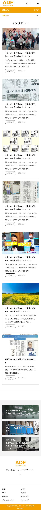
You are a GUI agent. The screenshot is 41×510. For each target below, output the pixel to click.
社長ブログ (10, 71)
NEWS (4, 493)
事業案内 (23, 493)
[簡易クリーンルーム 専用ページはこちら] (20, 418)
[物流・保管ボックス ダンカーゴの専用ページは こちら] (20, 434)
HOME (4, 489)
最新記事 (5, 15)
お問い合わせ (24, 496)
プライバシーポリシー (9, 500)
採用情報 (5, 496)
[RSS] (20, 474)
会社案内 (23, 489)
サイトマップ (24, 500)
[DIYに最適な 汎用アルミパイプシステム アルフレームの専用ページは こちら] (20, 450)
